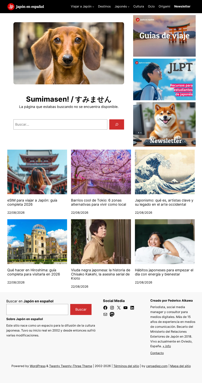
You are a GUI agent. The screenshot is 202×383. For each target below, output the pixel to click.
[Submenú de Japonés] (128, 6)
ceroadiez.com (157, 366)
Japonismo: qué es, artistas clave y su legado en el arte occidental (164, 202)
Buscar (81, 309)
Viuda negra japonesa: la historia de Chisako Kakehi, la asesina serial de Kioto (100, 274)
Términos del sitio (126, 366)
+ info (167, 346)
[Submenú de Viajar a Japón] (93, 6)
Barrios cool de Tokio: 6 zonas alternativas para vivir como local (98, 202)
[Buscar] (116, 124)
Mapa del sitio (180, 366)
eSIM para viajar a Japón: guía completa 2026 (32, 202)
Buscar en (29, 301)
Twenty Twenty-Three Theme (70, 366)
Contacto (157, 353)
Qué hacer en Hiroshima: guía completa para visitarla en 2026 (33, 272)
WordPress (38, 366)
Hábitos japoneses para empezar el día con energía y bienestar (164, 272)
